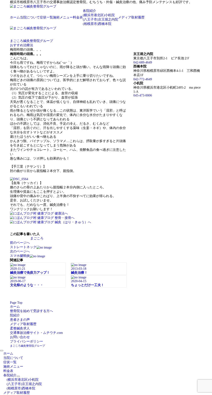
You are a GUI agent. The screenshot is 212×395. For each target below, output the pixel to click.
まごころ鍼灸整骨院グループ (27, 345)
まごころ (36, 238)
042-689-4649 (142, 62)
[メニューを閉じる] (1, 350)
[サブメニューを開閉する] (18, 376)
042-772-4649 (142, 79)
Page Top (16, 302)
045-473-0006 (142, 95)
